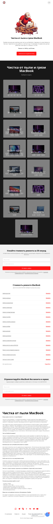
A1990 (7, 153)
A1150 (7, 155)
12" (14, 115)
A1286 (21, 153)
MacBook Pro (14, 92)
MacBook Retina (14, 112)
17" (21, 95)
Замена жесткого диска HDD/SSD (10, 345)
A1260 (21, 155)
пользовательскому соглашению (31, 273)
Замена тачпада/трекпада (9, 312)
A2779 (36, 135)
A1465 (36, 175)
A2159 (21, 132)
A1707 (11, 153)
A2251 (16, 132)
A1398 (16, 153)
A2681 (7, 193)
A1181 (43, 214)
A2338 (7, 132)
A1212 (16, 173)
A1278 (17, 135)
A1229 (21, 173)
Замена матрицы (7, 298)
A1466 (12, 195)
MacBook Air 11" (38, 172)
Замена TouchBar (7, 316)
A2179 (16, 193)
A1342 (33, 214)
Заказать (48, 293)
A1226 (17, 155)
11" (35, 95)
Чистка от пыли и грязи (8, 359)
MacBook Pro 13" (14, 129)
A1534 (14, 214)
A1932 (21, 193)
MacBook (38, 112)
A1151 (11, 173)
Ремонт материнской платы (9, 354)
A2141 (43, 155)
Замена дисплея (6, 293)
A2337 (11, 193)
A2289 (11, 132)
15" (14, 95)
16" (17, 95)
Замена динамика (7, 335)
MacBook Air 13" (15, 190)
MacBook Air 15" (38, 192)
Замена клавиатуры (7, 307)
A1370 (40, 175)
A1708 (11, 133)
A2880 (33, 155)
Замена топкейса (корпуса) (9, 321)
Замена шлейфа (6, 326)
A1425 (12, 135)
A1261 (14, 175)
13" (8, 95)
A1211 (12, 155)
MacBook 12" (14, 212)
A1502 (21, 133)
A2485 (38, 155)
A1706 (16, 133)
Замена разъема (6, 331)
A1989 (7, 133)
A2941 (38, 195)
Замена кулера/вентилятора (9, 340)
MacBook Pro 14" (38, 132)
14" (11, 95)
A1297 (7, 173)
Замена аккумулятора (8, 302)
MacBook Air (38, 92)
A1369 (17, 195)
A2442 (40, 135)
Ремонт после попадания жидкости (11, 350)
